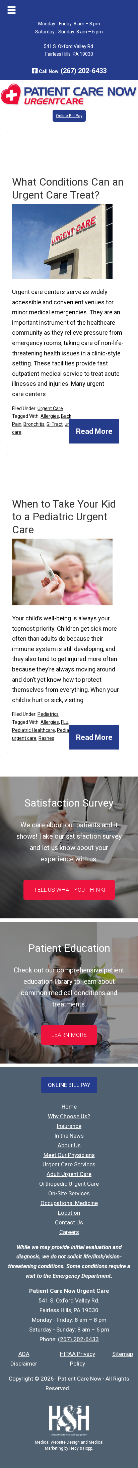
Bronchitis (34, 424)
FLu (64, 722)
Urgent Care (50, 408)
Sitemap (122, 1354)
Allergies (50, 416)
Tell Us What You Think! (69, 889)
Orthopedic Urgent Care (69, 1183)
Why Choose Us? (69, 1116)
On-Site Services (69, 1193)
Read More (94, 431)
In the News (69, 1135)
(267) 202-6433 (84, 71)
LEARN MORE (69, 1035)
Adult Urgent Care (69, 1174)
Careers (69, 1232)
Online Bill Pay (69, 115)
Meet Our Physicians (69, 1155)
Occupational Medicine (69, 1203)
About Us (69, 1145)
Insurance (69, 1126)
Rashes (46, 738)
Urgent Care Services (69, 1164)
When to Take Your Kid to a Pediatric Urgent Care (64, 517)
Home (69, 1106)
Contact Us (69, 1222)
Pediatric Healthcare (33, 730)
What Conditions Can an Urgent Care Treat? (68, 188)
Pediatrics (48, 714)
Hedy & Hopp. (81, 1448)
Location (69, 1212)
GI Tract (55, 424)
